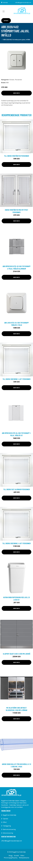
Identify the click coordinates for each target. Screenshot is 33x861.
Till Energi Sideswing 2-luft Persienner (16, 543)
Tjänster (5, 819)
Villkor (22, 856)
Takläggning (7, 826)
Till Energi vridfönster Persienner (16, 156)
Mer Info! (16, 93)
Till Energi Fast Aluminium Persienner (16, 489)
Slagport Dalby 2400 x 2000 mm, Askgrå (16, 654)
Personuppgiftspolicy (11, 858)
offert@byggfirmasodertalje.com (23, 2)
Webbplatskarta (24, 858)
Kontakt (16, 856)
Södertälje (5, 2)
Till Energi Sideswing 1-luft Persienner (16, 379)
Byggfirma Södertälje (9, 815)
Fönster (11, 80)
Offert (6, 20)
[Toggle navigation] (3, 11)
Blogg (11, 856)
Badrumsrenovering (9, 829)
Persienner (18, 80)
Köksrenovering (8, 833)
